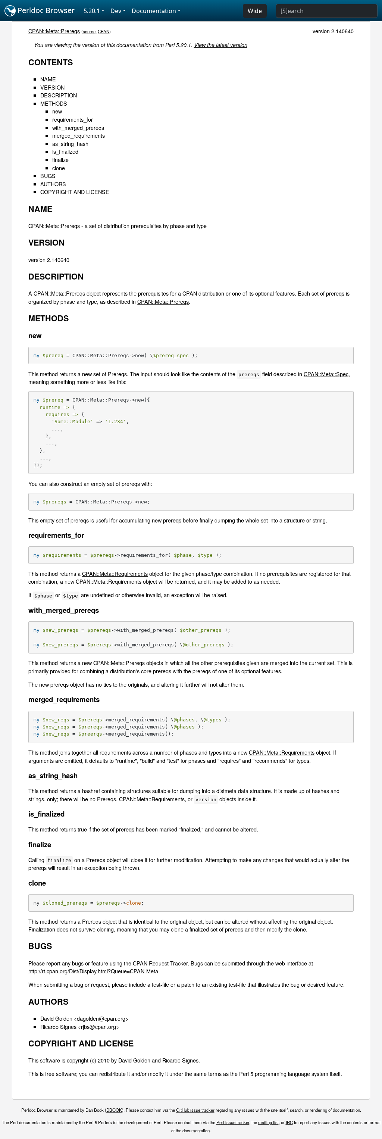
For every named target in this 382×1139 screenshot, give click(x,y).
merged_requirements (78, 135)
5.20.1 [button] (92, 11)
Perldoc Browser (45, 10)
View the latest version (220, 45)
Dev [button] (115, 11)
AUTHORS (53, 184)
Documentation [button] (154, 11)
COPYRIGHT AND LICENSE (74, 192)
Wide (255, 11)
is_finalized (65, 151)
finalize (60, 159)
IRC (289, 1122)
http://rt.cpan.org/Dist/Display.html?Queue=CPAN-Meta (93, 971)
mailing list (268, 1122)
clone (58, 168)
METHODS (53, 103)
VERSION (52, 87)
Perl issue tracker (232, 1122)
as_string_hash (70, 143)
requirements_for (72, 119)
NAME (48, 79)
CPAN (103, 31)
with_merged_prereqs (78, 127)
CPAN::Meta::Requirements (115, 573)
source (89, 31)
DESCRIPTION (58, 95)
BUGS (48, 176)
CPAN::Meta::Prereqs (54, 31)
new (57, 111)
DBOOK (114, 1110)
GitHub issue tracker (195, 1110)
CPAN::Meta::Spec (326, 374)
